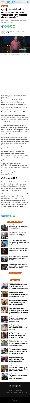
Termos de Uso (23, 392)
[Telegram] (11, 26)
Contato (10, 390)
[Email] (14, 26)
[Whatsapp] (8, 26)
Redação (10, 33)
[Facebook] (2, 26)
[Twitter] (5, 26)
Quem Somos (18, 390)
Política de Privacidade (11, 392)
